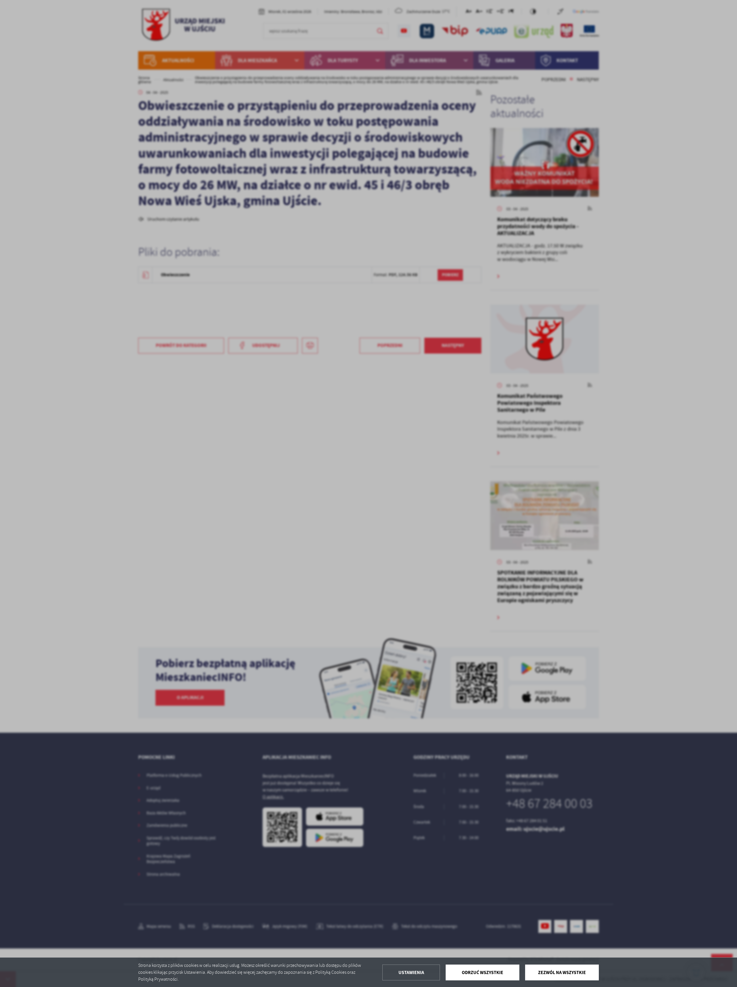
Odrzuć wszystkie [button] (482, 972)
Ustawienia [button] (411, 972)
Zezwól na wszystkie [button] (562, 972)
